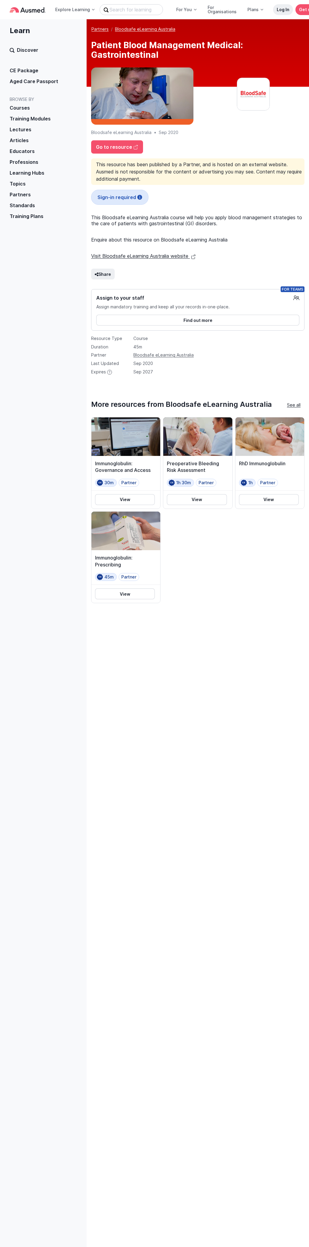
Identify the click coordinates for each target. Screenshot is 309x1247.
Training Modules (30, 119)
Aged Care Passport (34, 81)
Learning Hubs (27, 173)
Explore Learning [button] (72, 9)
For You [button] (184, 9)
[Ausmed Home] (28, 10)
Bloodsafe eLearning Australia (145, 29)
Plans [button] (253, 9)
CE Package (24, 70)
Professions (24, 162)
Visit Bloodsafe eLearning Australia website (140, 256)
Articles (19, 140)
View (125, 499)
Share (104, 274)
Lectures (20, 129)
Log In (283, 9)
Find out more (197, 320)
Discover (27, 50)
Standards (22, 205)
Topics (18, 184)
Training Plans (26, 216)
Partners (20, 195)
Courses (20, 108)
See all (294, 405)
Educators (22, 151)
